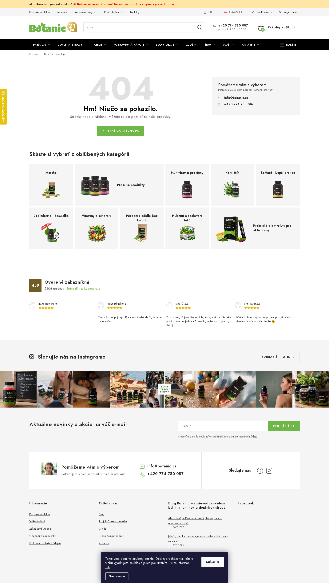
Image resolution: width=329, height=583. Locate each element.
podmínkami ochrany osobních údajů (235, 436)
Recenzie (62, 12)
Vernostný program (85, 12)
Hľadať (199, 27)
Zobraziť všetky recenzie (83, 288)
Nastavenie (117, 576)
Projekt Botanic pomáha (113, 521)
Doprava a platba (39, 12)
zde (107, 567)
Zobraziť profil (276, 357)
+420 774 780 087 (232, 25)
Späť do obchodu (124, 131)
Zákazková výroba (40, 529)
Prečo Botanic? (113, 12)
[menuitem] (41, 44)
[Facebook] (260, 471)
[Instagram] (269, 471)
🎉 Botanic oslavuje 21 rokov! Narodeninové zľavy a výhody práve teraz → (123, 4)
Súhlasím (212, 562)
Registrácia (290, 12)
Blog (101, 514)
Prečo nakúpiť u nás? (111, 536)
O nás (102, 529)
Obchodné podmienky (42, 536)
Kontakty (135, 12)
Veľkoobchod (37, 521)
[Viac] (288, 44)
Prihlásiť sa (284, 426)
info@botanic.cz (236, 98)
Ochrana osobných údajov (45, 543)
